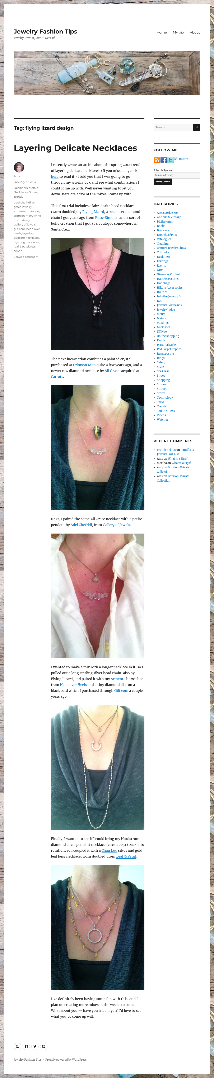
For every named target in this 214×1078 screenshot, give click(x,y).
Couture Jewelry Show (171, 248)
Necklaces (21, 192)
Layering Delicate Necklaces (75, 148)
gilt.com (19, 229)
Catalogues (164, 239)
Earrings (162, 261)
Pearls (161, 340)
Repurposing (165, 353)
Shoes (161, 375)
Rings (161, 358)
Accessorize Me (167, 213)
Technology (165, 397)
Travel (161, 402)
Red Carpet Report (169, 349)
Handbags (164, 283)
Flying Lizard (93, 212)
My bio (178, 32)
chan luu (33, 211)
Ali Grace (112, 371)
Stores (33, 192)
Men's (161, 314)
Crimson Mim (84, 365)
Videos (161, 415)
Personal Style (166, 345)
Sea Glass (163, 371)
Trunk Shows (166, 411)
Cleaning (163, 243)
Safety (161, 362)
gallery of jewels (25, 224)
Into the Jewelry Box (170, 296)
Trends (18, 196)
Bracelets (163, 230)
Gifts (160, 270)
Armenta (118, 679)
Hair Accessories (168, 279)
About (195, 32)
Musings (163, 323)
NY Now (162, 331)
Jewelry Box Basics (169, 305)
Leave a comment (26, 256)
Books (161, 226)
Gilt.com (121, 690)
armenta (20, 211)
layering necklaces (26, 242)
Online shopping (168, 336)
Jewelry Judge (166, 309)
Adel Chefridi (81, 525)
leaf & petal (21, 246)
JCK (159, 301)
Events (161, 265)
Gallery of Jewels (116, 525)
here (55, 176)
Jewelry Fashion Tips (45, 31)
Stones (161, 384)
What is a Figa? (177, 458)
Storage (162, 389)
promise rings (166, 450)
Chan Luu (109, 850)
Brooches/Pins (167, 235)
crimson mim (23, 215)
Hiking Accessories (170, 287)
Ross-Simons (106, 217)
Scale (160, 367)
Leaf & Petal (126, 856)
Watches (162, 419)
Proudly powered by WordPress (66, 1059)
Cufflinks (163, 252)
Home (162, 32)
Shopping (163, 380)
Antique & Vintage (169, 217)
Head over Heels (73, 685)
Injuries (162, 292)
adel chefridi (22, 202)
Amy (17, 176)
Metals (33, 187)
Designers (21, 187)
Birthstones (165, 221)
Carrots (57, 376)
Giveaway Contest (168, 274)
